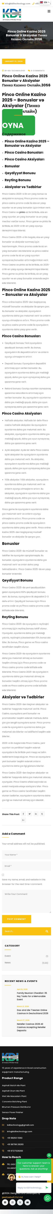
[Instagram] (13, 1202)
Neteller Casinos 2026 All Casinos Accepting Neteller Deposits (31, 1027)
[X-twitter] (20, 1202)
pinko (22, 212)
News (8, 962)
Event (8, 955)
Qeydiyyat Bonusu (20, 173)
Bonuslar (12, 166)
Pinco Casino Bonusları (24, 152)
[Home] (10, 1058)
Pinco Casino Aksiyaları (24, 159)
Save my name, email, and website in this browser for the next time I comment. (23, 882)
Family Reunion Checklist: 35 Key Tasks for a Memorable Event (32, 996)
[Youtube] (27, 1202)
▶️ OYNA (13, 122)
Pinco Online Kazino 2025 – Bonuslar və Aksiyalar (27, 143)
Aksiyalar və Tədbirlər (23, 187)
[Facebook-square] (5, 1202)
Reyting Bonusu (18, 180)
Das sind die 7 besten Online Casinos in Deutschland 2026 (32, 1012)
